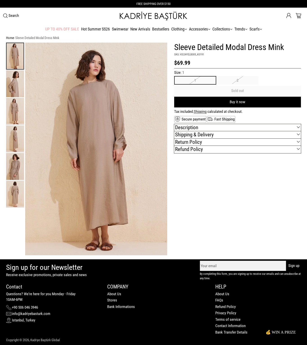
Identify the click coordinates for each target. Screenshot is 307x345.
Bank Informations (121, 306)
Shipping (200, 111)
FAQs (219, 300)
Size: (179, 72)
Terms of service (227, 319)
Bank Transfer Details (231, 332)
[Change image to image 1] (15, 56)
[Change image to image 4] (15, 138)
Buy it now (237, 101)
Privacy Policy (225, 313)
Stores (112, 300)
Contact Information (230, 325)
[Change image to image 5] (15, 166)
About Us (114, 294)
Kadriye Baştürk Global (45, 340)
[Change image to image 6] (15, 194)
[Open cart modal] (298, 15)
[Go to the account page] (289, 15)
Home (10, 38)
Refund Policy (225, 306)
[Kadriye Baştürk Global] (153, 16)
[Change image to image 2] (15, 83)
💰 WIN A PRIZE (281, 332)
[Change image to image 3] (15, 111)
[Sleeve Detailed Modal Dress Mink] (96, 149)
